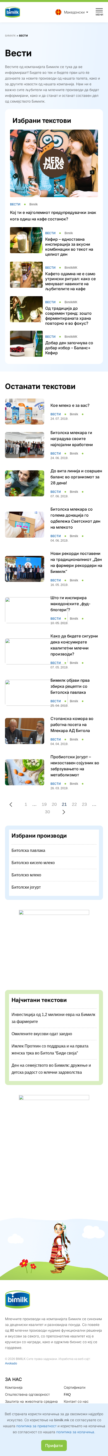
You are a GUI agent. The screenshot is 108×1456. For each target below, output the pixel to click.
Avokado (11, 1363)
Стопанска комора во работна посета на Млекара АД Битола (71, 724)
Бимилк (10, 35)
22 (74, 804)
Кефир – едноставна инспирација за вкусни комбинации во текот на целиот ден (69, 247)
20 (54, 804)
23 (84, 804)
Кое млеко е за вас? (69, 405)
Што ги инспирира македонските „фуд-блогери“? (70, 603)
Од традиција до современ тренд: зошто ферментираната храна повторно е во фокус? (68, 316)
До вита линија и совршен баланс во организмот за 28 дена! (76, 476)
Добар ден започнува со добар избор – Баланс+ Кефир (69, 347)
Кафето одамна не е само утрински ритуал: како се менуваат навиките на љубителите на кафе (70, 281)
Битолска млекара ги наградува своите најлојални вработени (71, 438)
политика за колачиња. (75, 1432)
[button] (70, 12)
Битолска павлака (28, 850)
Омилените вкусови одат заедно (42, 1034)
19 (44, 804)
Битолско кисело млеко (33, 863)
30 (47, 811)
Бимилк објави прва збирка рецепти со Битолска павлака (70, 686)
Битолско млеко (26, 875)
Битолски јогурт (26, 887)
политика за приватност (36, 1426)
